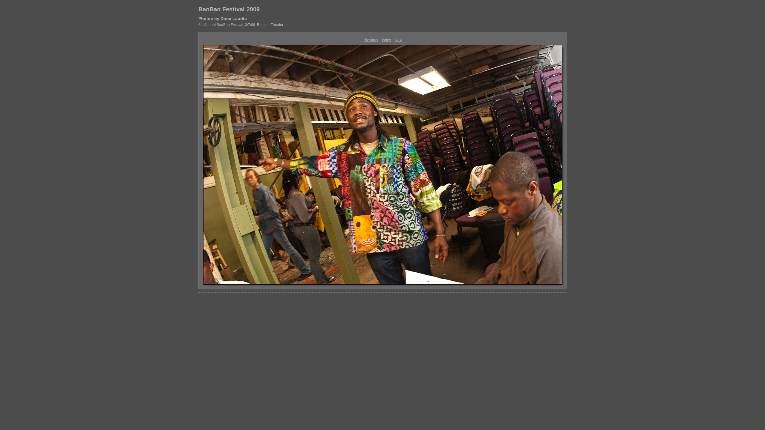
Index (386, 40)
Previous (371, 40)
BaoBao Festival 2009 (229, 9)
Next (398, 40)
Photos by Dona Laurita (222, 18)
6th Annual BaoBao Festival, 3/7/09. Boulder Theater (240, 25)
